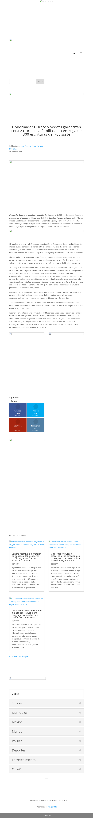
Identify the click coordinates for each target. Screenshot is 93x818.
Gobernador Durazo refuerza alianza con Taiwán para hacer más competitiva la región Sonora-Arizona (27, 614)
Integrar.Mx (52, 807)
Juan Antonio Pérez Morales (32, 146)
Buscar (40, 81)
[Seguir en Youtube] (54, 57)
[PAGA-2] (66, 334)
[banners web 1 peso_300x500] (26, 334)
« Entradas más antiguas (19, 656)
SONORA (12, 149)
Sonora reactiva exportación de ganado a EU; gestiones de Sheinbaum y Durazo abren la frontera (26, 557)
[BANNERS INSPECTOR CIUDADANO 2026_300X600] (26, 440)
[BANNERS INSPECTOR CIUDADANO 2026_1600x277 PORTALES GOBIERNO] (46, 95)
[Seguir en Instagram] (49, 57)
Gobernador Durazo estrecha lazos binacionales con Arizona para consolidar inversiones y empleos (65, 557)
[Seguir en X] (44, 57)
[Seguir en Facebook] (39, 57)
